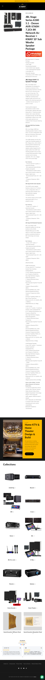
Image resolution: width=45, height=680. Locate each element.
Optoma (32, 584)
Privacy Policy (19, 663)
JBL (32, 536)
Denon (11, 536)
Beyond (32, 487)
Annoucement (12, 663)
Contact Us (6, 663)
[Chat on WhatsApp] (42, 677)
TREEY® (35, 676)
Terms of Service (26, 663)
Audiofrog (11, 487)
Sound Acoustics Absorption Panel (33, 632)
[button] (2, 6)
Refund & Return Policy (36, 663)
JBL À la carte (11, 560)
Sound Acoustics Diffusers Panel (12, 632)
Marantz (11, 584)
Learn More (29, 453)
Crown (32, 511)
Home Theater (32, 608)
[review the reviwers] (20, 648)
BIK (11, 511)
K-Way (32, 560)
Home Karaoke (11, 608)
